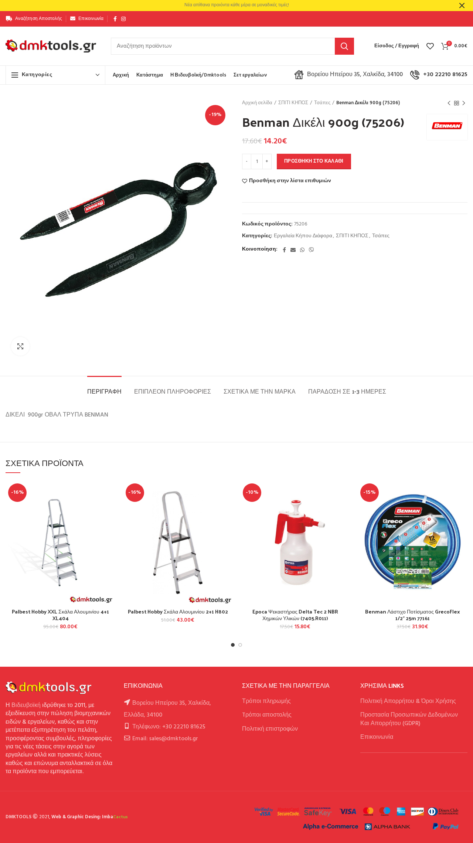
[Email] (293, 250)
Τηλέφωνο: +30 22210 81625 (168, 727)
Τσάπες (322, 103)
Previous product (449, 103)
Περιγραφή (104, 391)
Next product (463, 103)
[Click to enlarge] (20, 346)
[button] (110, 509)
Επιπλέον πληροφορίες (172, 391)
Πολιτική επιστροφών (270, 729)
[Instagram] (123, 19)
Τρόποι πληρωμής (266, 701)
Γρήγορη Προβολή (110, 526)
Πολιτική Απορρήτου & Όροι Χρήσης (408, 701)
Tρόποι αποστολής (267, 715)
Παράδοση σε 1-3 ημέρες (347, 391)
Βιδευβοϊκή (26, 705)
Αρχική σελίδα (257, 103)
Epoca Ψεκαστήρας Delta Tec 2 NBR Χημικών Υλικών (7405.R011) (295, 615)
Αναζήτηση (344, 46)
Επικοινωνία (376, 737)
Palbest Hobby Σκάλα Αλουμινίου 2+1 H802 (178, 611)
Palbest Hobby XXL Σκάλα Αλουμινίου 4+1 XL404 (60, 615)
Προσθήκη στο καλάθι (314, 161)
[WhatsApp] (302, 250)
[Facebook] (115, 19)
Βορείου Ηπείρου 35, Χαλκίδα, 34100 (355, 74)
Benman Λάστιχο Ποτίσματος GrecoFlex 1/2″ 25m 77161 (412, 615)
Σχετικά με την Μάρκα (260, 391)
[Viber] (311, 250)
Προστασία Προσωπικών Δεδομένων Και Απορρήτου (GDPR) (409, 719)
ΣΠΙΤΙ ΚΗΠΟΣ (293, 103)
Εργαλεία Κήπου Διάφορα (303, 236)
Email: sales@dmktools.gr (165, 739)
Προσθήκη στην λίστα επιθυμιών (290, 181)
